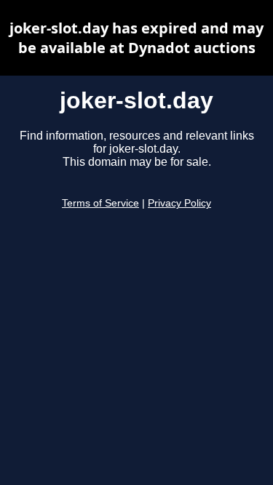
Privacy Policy (179, 203)
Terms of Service (100, 203)
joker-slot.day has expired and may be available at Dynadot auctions (136, 37)
